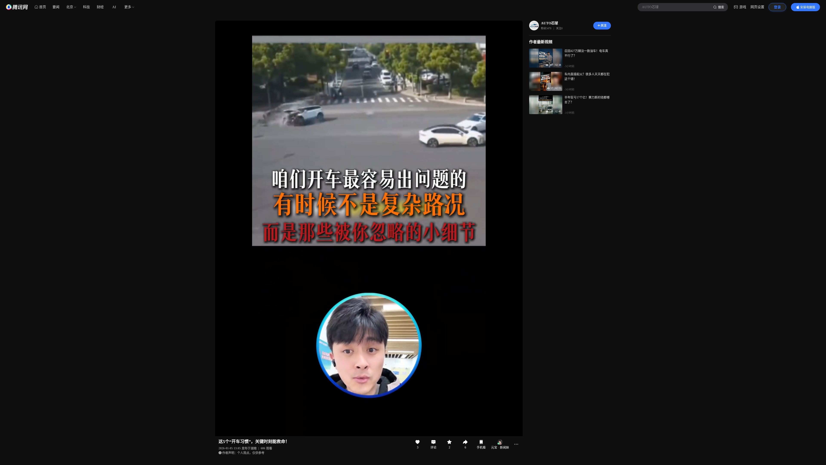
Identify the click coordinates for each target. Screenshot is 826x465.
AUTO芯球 (549, 23)
